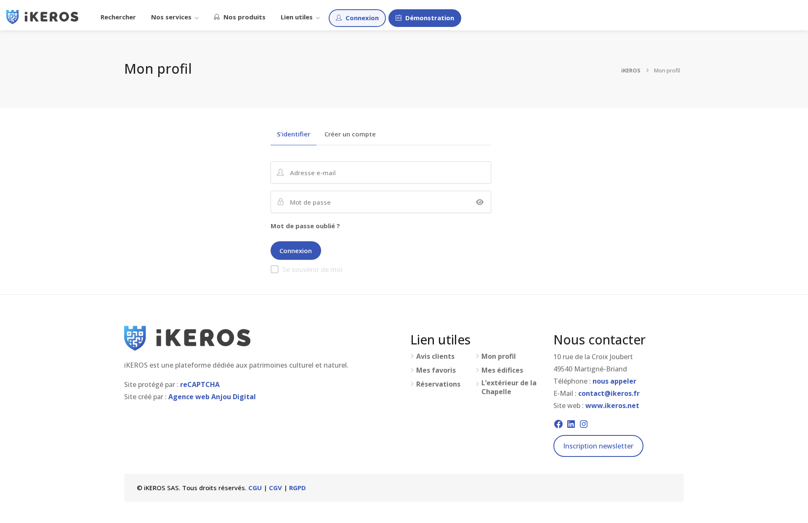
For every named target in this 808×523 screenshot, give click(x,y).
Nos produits (244, 17)
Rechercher (118, 17)
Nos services (171, 17)
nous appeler (614, 381)
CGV (275, 487)
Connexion (361, 17)
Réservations (438, 384)
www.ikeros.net (612, 405)
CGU (255, 487)
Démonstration (429, 17)
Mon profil (498, 356)
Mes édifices (502, 370)
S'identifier (293, 134)
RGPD (297, 487)
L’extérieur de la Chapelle (509, 387)
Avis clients (435, 356)
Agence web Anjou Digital (212, 396)
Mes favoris (436, 370)
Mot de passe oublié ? (305, 225)
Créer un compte (350, 134)
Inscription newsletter (598, 446)
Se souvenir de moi (312, 269)
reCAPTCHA (200, 384)
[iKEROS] (42, 16)
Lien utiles (297, 17)
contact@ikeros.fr (609, 393)
